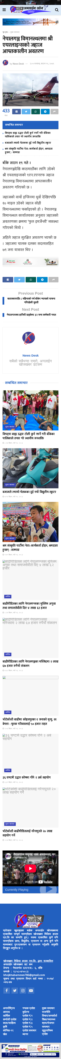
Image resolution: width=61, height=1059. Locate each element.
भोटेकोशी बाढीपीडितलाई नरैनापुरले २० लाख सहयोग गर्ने (27, 833)
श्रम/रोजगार (48, 1023)
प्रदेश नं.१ (28, 1016)
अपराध (6, 1012)
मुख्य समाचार (14, 32)
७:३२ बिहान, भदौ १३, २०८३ (13, 670)
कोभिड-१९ (8, 1031)
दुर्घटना (26, 1012)
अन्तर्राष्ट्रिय (9, 1008)
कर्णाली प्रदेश (9, 1019)
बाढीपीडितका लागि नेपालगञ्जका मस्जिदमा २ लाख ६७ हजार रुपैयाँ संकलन (30, 663)
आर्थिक (7, 596)
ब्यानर (25, 1034)
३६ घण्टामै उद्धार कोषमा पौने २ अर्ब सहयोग (26, 777)
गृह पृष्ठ (5, 32)
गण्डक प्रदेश (29, 1008)
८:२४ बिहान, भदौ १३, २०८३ (13, 612)
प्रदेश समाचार (29, 1031)
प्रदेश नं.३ (28, 1023)
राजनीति (46, 1012)
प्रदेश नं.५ (28, 1027)
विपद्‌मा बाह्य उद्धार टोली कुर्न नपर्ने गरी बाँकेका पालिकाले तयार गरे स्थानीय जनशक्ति (27, 135)
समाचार (45, 1027)
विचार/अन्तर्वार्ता (49, 1016)
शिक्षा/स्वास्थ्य (48, 1019)
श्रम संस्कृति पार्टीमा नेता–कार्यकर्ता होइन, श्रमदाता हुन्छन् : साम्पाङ (29, 151)
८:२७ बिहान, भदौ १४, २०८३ (13, 443)
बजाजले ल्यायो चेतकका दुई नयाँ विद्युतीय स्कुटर (28, 143)
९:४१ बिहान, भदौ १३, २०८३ (13, 554)
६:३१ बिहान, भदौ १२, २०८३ (13, 782)
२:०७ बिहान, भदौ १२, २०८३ (13, 840)
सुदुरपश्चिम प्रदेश (47, 1032)
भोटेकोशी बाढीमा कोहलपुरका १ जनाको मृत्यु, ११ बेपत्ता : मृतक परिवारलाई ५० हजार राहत (30, 721)
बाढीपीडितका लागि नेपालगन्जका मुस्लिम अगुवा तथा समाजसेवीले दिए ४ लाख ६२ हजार (29, 606)
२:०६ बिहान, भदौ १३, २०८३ (13, 728)
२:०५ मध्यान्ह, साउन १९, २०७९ (42, 64)
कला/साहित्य (9, 1023)
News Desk (18, 64)
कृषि (5, 1027)
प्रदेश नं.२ (28, 1019)
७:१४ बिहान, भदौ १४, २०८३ (13, 496)
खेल (5, 1034)
